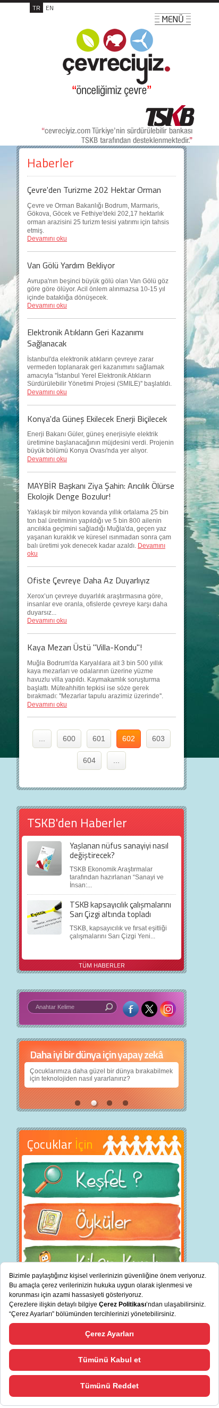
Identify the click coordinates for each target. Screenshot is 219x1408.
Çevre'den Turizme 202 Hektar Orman (94, 189)
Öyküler (101, 1225)
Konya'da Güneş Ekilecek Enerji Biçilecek (97, 418)
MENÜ (173, 19)
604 (89, 760)
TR (36, 8)
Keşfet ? (101, 1183)
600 (69, 738)
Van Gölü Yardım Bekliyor (71, 265)
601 (98, 738)
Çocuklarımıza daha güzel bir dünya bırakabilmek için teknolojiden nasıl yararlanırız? (101, 1074)
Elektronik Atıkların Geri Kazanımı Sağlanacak (85, 338)
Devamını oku (47, 238)
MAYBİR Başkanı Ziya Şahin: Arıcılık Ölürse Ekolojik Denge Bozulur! (100, 491)
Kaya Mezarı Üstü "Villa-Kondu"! (84, 647)
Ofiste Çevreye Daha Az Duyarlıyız (88, 580)
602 (128, 738)
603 (158, 738)
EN (50, 8)
